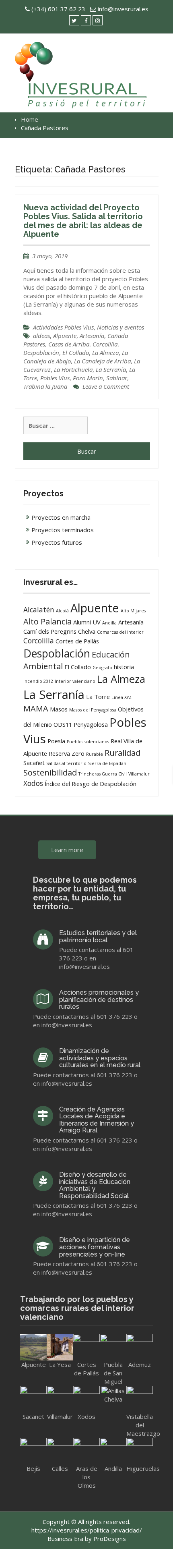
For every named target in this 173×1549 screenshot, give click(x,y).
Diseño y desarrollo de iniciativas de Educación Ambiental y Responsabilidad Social (94, 1185)
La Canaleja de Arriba (102, 361)
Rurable (94, 754)
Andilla (109, 623)
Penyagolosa (91, 724)
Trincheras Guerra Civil (102, 774)
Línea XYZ (121, 697)
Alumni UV (87, 622)
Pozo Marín (88, 378)
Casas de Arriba (68, 344)
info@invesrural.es (123, 9)
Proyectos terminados (62, 530)
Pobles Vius (55, 378)
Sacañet (34, 763)
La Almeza (105, 352)
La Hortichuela (73, 369)
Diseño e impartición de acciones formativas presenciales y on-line (94, 1247)
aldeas (41, 336)
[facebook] (86, 20)
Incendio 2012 (38, 681)
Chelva (86, 631)
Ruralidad (122, 752)
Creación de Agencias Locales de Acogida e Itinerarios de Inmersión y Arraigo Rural (96, 1119)
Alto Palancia (47, 621)
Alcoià (62, 611)
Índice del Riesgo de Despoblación (90, 784)
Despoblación (41, 352)
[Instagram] (98, 20)
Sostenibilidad (50, 772)
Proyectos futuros (56, 542)
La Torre (98, 697)
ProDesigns (109, 1538)
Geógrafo (102, 667)
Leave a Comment (105, 386)
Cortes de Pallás (77, 641)
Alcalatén (38, 609)
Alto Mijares (133, 611)
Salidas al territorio (66, 763)
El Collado (75, 352)
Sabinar (116, 378)
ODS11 (63, 724)
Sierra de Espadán (107, 763)
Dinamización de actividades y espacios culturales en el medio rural (99, 1058)
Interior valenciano (75, 681)
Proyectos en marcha (61, 517)
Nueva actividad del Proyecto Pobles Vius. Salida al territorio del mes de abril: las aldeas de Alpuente (83, 221)
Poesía (56, 741)
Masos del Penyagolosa (92, 710)
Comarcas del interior (120, 632)
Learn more (67, 850)
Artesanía (92, 336)
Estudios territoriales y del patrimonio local (98, 936)
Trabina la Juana (45, 386)
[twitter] (74, 20)
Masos (59, 709)
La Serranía (111, 369)
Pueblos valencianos (88, 741)
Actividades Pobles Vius (63, 327)
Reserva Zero (66, 753)
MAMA (35, 708)
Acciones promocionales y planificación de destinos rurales (99, 999)
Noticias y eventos (120, 327)
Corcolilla (105, 344)
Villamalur (139, 774)
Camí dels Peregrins (49, 631)
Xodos (33, 783)
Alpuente (64, 336)
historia (124, 667)
